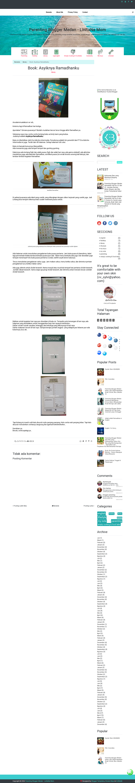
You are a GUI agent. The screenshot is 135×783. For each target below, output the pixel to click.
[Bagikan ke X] (83, 441)
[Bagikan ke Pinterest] (89, 441)
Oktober (100, 552)
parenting (103, 254)
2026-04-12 (119, 493)
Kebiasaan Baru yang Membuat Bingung (111, 176)
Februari (100, 542)
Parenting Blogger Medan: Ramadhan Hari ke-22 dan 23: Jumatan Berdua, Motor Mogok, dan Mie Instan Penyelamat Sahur (113, 187)
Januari (99, 545)
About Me (59, 12)
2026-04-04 (119, 499)
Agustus (100, 556)
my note (103, 251)
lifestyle (103, 246)
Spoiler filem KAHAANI (112, 369)
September (101, 554)
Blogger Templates (98, 781)
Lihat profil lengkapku (110, 303)
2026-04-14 (119, 486)
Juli (98, 538)
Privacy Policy (73, 12)
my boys (103, 249)
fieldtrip (103, 241)
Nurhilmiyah (107, 482)
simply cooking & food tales (110, 257)
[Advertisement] (51, 4)
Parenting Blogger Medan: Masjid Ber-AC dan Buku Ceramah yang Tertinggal (113, 410)
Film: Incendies (109, 379)
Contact (85, 12)
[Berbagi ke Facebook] (86, 441)
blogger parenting (109, 495)
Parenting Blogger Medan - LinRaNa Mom (67, 29)
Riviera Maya (109, 781)
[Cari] (133, 12)
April (98, 563)
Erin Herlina (107, 488)
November (100, 549)
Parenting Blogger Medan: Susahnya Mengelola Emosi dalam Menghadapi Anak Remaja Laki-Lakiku (113, 401)
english (102, 238)
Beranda (49, 12)
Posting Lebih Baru (20, 506)
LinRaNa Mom (110, 300)
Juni (98, 583)
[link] (122, 1)
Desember (100, 547)
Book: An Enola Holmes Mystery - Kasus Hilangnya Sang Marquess (113, 452)
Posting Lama (88, 506)
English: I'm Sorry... (111, 428)
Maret (99, 540)
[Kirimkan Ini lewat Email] (80, 441)
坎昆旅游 (119, 781)
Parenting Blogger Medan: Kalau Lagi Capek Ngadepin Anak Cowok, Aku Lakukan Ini (113, 391)
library (25, 62)
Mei (98, 561)
